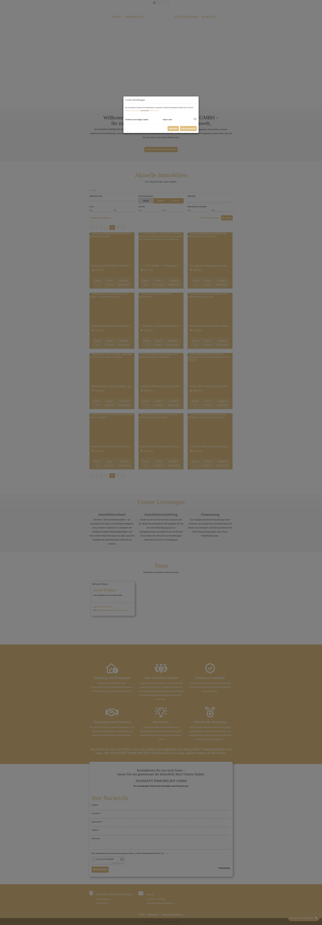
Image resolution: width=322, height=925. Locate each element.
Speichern (173, 128)
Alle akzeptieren (188, 128)
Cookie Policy (154, 111)
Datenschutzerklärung (132, 111)
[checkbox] (195, 119)
